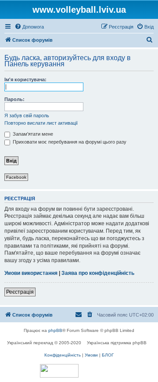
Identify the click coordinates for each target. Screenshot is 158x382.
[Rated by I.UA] (59, 371)
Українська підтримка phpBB (117, 342)
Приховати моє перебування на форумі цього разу (68, 141)
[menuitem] (29, 27)
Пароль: (14, 99)
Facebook (16, 177)
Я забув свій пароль (26, 115)
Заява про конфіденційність (97, 273)
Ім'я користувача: (25, 79)
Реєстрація (20, 292)
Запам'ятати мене (32, 134)
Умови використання (30, 273)
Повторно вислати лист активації (41, 123)
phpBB (55, 330)
